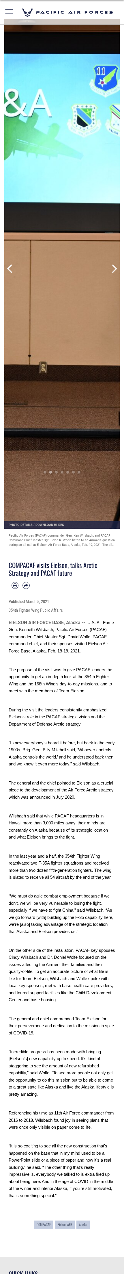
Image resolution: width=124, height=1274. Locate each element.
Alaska (83, 1224)
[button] (9, 12)
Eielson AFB (65, 1224)
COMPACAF (44, 1224)
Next (114, 269)
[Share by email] (25, 585)
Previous (10, 269)
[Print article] (15, 585)
